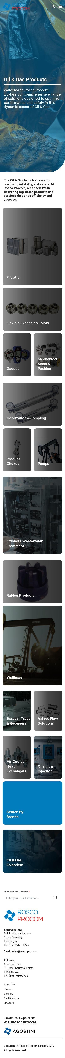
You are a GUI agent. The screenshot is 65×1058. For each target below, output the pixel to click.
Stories (8, 989)
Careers (8, 993)
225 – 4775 (22, 945)
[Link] (32, 246)
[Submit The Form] (55, 897)
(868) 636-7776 (18, 975)
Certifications (11, 998)
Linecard (9, 1002)
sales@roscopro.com (24, 951)
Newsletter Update (16, 891)
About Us (9, 984)
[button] (53, 6)
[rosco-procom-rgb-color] (16, 6)
